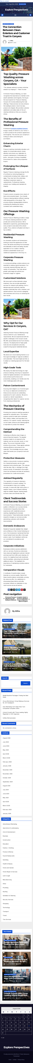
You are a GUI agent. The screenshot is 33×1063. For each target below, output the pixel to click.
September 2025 (8, 781)
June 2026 (6, 746)
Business (5, 836)
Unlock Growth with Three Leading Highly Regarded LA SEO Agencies (16, 995)
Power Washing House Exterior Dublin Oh (14, 649)
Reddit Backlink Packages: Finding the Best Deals (16, 943)
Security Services (8, 899)
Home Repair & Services (10, 871)
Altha (11, 40)
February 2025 (7, 809)
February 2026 (7, 762)
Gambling (5, 860)
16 (29, 1022)
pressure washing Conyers (19, 128)
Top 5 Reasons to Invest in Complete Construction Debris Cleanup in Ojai (15, 633)
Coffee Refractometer (9, 718)
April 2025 (6, 801)
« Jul (2, 1037)
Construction (6, 840)
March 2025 (6, 805)
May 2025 (6, 797)
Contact (14, 1059)
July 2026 (6, 742)
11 (7, 1022)
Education (6, 844)
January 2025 (7, 813)
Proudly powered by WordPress (11, 1054)
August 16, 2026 (10, 981)
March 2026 (6, 758)
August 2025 (6, 785)
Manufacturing (7, 879)
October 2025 (7, 778)
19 (11, 1026)
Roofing (5, 891)
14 (20, 1022)
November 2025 (7, 774)
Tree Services (7, 919)
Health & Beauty (7, 864)
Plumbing (5, 887)
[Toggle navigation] (15, 15)
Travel (5, 915)
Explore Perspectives (16, 9)
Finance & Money (8, 852)
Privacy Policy (21, 1059)
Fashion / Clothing (8, 848)
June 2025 (6, 793)
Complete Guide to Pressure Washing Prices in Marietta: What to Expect (22, 599)
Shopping (6, 903)
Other (4, 883)
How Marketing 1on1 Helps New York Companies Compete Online (15, 978)
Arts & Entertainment (9, 832)
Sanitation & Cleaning (9, 629)
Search (4, 678)
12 (11, 1022)
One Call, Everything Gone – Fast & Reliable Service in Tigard (16, 666)
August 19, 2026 (10, 947)
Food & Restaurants (9, 856)
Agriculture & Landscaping (10, 828)
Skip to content (4, 1)
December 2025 (7, 770)
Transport (6, 911)
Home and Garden (8, 868)
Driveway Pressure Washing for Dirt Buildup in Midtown (10, 599)
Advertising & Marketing (10, 824)
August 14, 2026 (10, 998)
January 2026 (7, 766)
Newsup (26, 1054)
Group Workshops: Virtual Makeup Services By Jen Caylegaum (15, 961)
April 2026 (6, 754)
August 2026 (6, 738)
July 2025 (6, 789)
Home (10, 1059)
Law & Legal (6, 875)
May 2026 (6, 750)
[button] (28, 15)
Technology (6, 907)
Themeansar (16, 1056)
